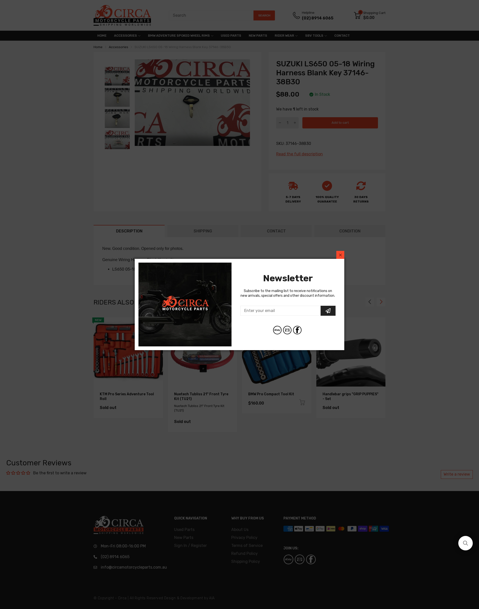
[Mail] (287, 330)
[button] (465, 543)
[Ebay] (277, 330)
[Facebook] (297, 330)
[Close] (340, 255)
